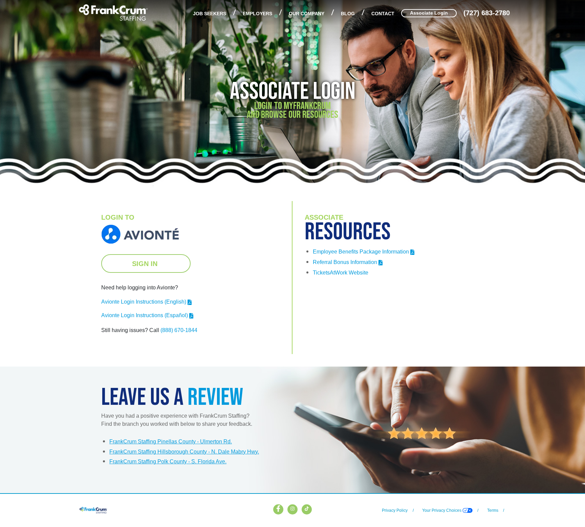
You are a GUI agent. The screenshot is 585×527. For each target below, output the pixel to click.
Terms (492, 510)
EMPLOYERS (257, 13)
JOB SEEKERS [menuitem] (209, 13)
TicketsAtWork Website (340, 273)
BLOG (348, 13)
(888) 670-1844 (178, 330)
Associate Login (429, 13)
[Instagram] (292, 507)
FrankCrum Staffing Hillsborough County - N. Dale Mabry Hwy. (184, 452)
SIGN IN (145, 263)
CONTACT (382, 13)
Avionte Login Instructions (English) (143, 302)
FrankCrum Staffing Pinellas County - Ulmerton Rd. (170, 441)
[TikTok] (307, 507)
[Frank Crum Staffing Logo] (113, 12)
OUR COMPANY (306, 13)
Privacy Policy (395, 510)
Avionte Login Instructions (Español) (144, 315)
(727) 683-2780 (486, 13)
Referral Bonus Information (345, 262)
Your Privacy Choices (442, 510)
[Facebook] (278, 507)
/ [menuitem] (234, 12)
